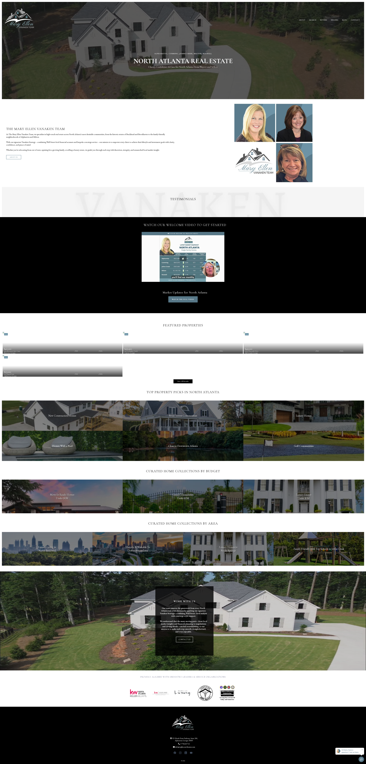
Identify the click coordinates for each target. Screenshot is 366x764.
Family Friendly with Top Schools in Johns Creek (319, 549)
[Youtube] (191, 753)
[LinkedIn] (185, 753)
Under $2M (183, 498)
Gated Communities (183, 494)
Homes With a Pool (62, 446)
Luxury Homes (304, 415)
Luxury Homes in (228, 547)
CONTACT (355, 20)
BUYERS (323, 20)
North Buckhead (47, 550)
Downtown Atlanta (138, 550)
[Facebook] (175, 753)
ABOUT (302, 20)
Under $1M (62, 498)
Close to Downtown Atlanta (183, 446)
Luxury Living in (47, 547)
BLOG (344, 20)
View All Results (183, 381)
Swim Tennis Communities (183, 415)
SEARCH (312, 20)
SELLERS (334, 20)
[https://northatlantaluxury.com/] (19, 20)
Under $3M (304, 498)
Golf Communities (304, 446)
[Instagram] (180, 753)
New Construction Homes (62, 415)
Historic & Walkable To (138, 547)
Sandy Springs (228, 550)
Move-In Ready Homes (62, 494)
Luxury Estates (303, 494)
